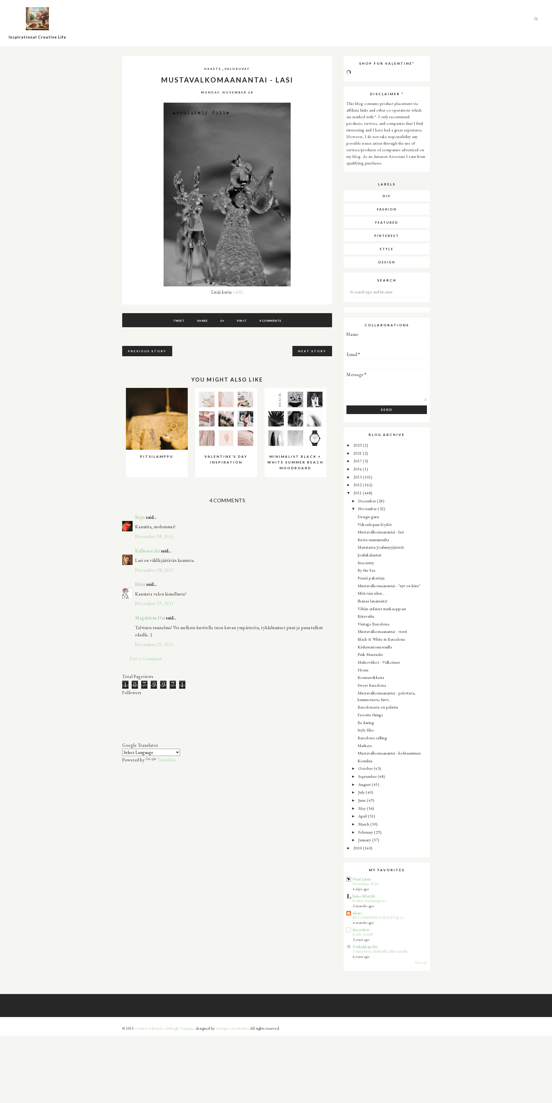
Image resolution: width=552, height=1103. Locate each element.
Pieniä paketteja (371, 578)
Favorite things (370, 714)
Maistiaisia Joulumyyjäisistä (381, 547)
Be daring (366, 722)
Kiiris (140, 584)
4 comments (270, 320)
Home (363, 670)
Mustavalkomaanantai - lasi (381, 532)
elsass (357, 913)
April (363, 816)
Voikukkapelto (365, 946)
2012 (358, 484)
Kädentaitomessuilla (375, 647)
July (362, 792)
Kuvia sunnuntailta (373, 539)
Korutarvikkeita (371, 677)
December (367, 500)
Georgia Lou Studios (232, 1028)
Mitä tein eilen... (371, 593)
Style (387, 249)
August (365, 784)
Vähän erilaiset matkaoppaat (382, 608)
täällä (238, 292)
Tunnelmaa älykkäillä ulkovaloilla (380, 951)
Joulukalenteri (370, 555)
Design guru (368, 516)
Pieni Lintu (361, 879)
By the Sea (366, 570)
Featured (386, 222)
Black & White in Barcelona (381, 639)
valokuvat (237, 68)
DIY (387, 196)
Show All (421, 963)
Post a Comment (145, 659)
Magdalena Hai (150, 618)
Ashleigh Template (180, 1028)
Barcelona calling (372, 737)
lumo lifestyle (363, 896)
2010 (358, 848)
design (386, 262)
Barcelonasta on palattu (378, 707)
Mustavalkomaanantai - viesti (382, 631)
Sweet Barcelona (372, 685)
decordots (361, 929)
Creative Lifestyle (149, 1028)
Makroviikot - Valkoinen (379, 662)
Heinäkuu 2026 (365, 883)
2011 (358, 492)
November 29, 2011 (154, 603)
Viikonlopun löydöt (375, 524)
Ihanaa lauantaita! (373, 601)
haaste (212, 68)
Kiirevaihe (366, 616)
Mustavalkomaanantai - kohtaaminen (389, 753)
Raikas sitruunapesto (369, 900)
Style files (366, 730)
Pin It (242, 320)
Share (202, 320)
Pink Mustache (370, 654)
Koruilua (365, 760)
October (366, 768)
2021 (358, 453)
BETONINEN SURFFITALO (377, 917)
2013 (358, 477)
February (366, 832)
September (368, 776)
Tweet (179, 320)
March (364, 824)
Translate (166, 760)
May (362, 808)
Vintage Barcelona (374, 624)
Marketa (365, 745)
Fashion (387, 209)
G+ (222, 320)
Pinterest (386, 236)
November (368, 508)
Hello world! (362, 934)
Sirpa (140, 517)
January (365, 839)
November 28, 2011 (154, 536)
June (362, 800)
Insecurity (366, 562)
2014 (358, 469)
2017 (358, 461)
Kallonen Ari (147, 551)
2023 (358, 445)
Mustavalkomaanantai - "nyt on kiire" (389, 585)
